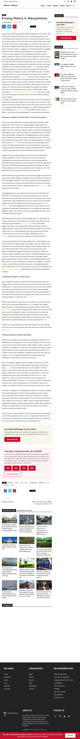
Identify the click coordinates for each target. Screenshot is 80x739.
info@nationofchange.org (38, 730)
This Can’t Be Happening (61, 677)
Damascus (6, 330)
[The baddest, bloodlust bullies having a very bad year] (9, 540)
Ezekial (4, 236)
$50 (24, 468)
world (12, 485)
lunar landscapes (26, 223)
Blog (5, 683)
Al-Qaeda (10, 482)
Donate (62, 5)
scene (14, 142)
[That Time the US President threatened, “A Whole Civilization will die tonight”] (9, 585)
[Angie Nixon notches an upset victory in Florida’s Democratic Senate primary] (44, 564)
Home (6, 674)
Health (21, 567)
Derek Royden (8, 22)
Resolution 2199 (20, 110)
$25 (16, 468)
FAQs (30, 683)
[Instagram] (68, 1)
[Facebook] (65, 1)
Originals (55, 5)
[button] (73, 5)
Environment (23, 543)
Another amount (13, 474)
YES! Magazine (58, 695)
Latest (49, 5)
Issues (42, 5)
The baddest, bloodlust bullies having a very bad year (9, 547)
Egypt (34, 67)
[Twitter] (71, 1)
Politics (4, 15)
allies (40, 375)
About (31, 674)
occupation (23, 77)
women (9, 368)
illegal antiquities (7, 309)
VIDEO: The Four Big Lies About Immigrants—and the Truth (42, 503)
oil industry (6, 485)
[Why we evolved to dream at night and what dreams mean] (57, 99)
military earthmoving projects (11, 269)
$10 (8, 468)
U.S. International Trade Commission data (23, 92)
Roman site (29, 297)
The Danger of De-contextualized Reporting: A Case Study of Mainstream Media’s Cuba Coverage (9, 571)
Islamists (46, 320)
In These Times (59, 697)
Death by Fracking (7, 502)
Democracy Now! (59, 686)
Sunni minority (43, 185)
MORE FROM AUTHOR (24, 511)
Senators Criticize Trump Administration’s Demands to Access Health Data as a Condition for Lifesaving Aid (26, 573)
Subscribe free (12, 439)
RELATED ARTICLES (9, 511)
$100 (32, 468)
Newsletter (7, 677)
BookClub (7, 686)
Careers (31, 680)
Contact (31, 689)
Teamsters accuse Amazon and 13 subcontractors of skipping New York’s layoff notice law (42, 530)
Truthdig (56, 689)
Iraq (26, 482)
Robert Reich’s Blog (60, 674)
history (17, 482)
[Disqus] (27, 633)
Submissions (33, 686)
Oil (48, 482)
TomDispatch (58, 683)
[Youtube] (74, 1)
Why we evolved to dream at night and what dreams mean (68, 101)
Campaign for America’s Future (63, 680)
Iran (22, 482)
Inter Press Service (60, 692)
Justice (4, 522)
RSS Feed (7, 689)
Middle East (42, 482)
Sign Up (68, 5)
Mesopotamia (33, 482)
